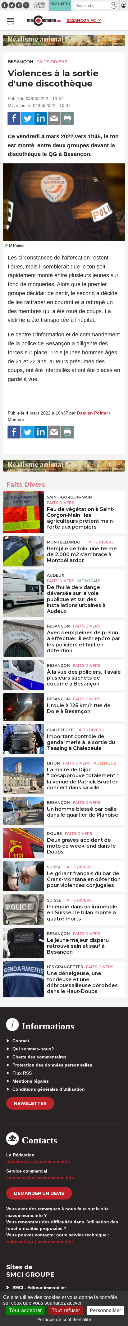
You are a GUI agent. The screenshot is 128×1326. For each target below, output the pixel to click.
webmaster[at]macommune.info (39, 1241)
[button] (114, 5)
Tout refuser (66, 1310)
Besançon (20, 61)
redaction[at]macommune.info (38, 1161)
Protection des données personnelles (52, 1064)
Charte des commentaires (39, 1056)
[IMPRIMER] (67, 118)
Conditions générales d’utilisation (48, 1089)
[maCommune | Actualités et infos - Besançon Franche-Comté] (44, 20)
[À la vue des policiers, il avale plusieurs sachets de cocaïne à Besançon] (23, 674)
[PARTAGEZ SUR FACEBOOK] (14, 118)
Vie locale (89, 581)
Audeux (55, 575)
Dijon (53, 763)
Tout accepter (25, 1310)
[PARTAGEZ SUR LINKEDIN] (40, 118)
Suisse (54, 867)
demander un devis (39, 1193)
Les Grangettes (65, 967)
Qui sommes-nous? (33, 1048)
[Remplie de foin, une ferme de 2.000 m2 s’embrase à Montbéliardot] (23, 550)
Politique (105, 763)
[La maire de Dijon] (23, 771)
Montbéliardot (65, 542)
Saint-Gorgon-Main (69, 497)
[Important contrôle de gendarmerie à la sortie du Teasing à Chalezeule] (23, 738)
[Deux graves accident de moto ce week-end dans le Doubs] (23, 842)
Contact (20, 1040)
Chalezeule (60, 730)
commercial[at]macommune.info (40, 1177)
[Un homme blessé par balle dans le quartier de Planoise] (23, 811)
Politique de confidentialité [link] (64, 1319)
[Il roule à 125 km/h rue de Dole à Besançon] (23, 707)
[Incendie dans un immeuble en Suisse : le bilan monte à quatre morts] (23, 908)
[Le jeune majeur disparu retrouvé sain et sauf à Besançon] (23, 942)
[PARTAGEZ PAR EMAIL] (54, 118)
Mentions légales (30, 1081)
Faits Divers (51, 61)
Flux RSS (22, 1073)
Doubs (54, 833)
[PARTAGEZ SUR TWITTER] (27, 118)
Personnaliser (105, 1310)
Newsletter (30, 1103)
